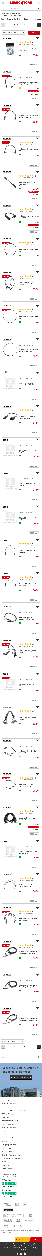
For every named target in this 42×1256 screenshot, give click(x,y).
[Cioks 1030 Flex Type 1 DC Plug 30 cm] (10, 550)
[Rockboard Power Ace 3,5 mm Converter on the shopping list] (37, 205)
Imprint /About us (23, 1244)
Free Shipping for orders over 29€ (14, 1110)
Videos (4, 1141)
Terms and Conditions (28, 1246)
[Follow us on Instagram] (21, 1254)
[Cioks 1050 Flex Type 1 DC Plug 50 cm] (10, 517)
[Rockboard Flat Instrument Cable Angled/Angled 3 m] (10, 985)
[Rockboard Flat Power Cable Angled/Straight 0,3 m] (29, 76)
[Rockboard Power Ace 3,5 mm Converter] (10, 216)
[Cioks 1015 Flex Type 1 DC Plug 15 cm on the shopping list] (37, 573)
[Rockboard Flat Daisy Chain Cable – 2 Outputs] (10, 751)
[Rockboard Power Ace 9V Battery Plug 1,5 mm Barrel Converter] (10, 182)
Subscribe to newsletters (20, 1077)
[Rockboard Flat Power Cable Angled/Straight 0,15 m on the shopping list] (37, 105)
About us (5, 1100)
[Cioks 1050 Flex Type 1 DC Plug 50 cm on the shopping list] (37, 506)
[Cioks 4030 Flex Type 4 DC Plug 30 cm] (10, 483)
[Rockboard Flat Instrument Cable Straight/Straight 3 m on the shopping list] (37, 1008)
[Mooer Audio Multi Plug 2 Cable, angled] (10, 49)
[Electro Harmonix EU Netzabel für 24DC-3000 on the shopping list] (37, 372)
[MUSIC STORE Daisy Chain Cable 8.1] (10, 717)
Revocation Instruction (14, 1246)
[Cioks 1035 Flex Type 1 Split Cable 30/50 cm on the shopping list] (37, 841)
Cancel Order (7, 1169)
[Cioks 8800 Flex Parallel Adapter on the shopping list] (37, 673)
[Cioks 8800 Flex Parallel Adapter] (29, 678)
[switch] (14, 1175)
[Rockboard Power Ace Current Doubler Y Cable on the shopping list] (37, 607)
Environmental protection (11, 1158)
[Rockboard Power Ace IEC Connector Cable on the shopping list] (37, 406)
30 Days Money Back (9, 1114)
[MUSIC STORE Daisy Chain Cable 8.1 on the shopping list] (37, 707)
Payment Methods (8, 1148)
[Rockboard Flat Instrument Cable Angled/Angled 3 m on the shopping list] (37, 974)
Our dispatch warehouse (11, 1155)
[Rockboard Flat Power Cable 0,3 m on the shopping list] (37, 239)
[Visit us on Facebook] (17, 1254)
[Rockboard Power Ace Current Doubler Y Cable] (10, 617)
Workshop (5, 1134)
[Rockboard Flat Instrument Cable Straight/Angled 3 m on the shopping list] (37, 941)
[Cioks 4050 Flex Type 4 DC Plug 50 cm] (10, 450)
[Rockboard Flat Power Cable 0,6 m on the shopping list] (37, 306)
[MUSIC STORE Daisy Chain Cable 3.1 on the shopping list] (37, 272)
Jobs (3, 1131)
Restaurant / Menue (9, 1138)
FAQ (3, 1107)
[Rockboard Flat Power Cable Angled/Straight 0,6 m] (10, 349)
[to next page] (39, 25)
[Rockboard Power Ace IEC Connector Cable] (10, 416)
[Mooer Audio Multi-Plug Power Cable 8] (10, 818)
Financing (5, 1117)
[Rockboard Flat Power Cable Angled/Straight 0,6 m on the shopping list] (37, 339)
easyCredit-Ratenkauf (10, 1121)
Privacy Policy (34, 1244)
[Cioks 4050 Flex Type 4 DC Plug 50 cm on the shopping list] (37, 439)
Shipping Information (10, 1145)
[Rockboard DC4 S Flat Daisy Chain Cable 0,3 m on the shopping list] (37, 874)
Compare (33, 65)
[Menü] (16, 1173)
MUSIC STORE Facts (9, 1104)
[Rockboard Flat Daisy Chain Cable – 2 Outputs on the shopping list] (37, 740)
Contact (15, 1244)
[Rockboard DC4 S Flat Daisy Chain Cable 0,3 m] (10, 885)
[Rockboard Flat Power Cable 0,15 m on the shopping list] (37, 138)
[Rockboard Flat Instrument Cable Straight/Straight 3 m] (29, 1012)
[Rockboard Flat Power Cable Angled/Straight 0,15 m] (29, 109)
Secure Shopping (8, 1152)
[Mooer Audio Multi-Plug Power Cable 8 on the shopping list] (37, 807)
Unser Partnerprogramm (11, 1124)
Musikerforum (8, 1244)
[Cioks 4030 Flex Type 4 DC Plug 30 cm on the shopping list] (37, 473)
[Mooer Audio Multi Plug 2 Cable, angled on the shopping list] (37, 38)
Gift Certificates (7, 1162)
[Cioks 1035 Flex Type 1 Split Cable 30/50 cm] (10, 851)
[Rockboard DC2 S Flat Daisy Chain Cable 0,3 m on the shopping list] (37, 774)
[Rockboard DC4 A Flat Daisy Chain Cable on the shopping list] (37, 908)
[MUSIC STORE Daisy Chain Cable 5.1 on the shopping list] (37, 640)
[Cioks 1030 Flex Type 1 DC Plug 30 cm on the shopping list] (37, 540)
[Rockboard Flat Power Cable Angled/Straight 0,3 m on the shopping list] (37, 71)
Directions (5, 1165)
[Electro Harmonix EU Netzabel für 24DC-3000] (10, 383)
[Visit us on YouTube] (25, 1254)
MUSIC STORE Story (9, 1128)
